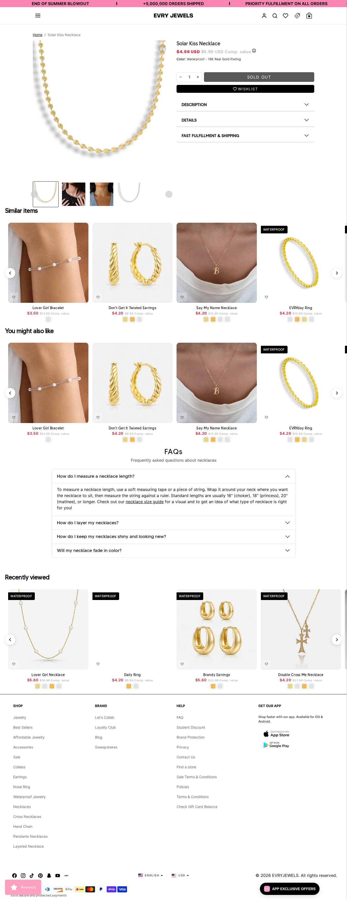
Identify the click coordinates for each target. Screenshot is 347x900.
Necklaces (22, 806)
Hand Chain (23, 826)
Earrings (20, 777)
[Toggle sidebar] (297, 15)
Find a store (186, 767)
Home (37, 35)
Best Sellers (23, 727)
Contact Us (186, 757)
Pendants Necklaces (30, 836)
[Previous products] (10, 273)
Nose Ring (21, 787)
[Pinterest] (40, 875)
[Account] (264, 15)
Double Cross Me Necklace (300, 675)
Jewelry (19, 717)
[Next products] (337, 273)
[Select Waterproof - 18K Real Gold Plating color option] (132, 319)
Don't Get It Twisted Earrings (132, 308)
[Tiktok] (31, 875)
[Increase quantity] (198, 77)
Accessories (23, 747)
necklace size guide (145, 501)
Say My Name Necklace (216, 308)
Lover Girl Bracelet (48, 308)
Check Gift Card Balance (197, 806)
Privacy (183, 747)
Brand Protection (190, 737)
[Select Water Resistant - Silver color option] (48, 319)
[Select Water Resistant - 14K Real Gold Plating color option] (125, 319)
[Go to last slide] (34, 194)
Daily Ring (132, 675)
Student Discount (191, 727)
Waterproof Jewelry (29, 796)
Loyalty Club (105, 727)
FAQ (180, 717)
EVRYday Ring (300, 308)
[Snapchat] (49, 875)
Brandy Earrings (216, 675)
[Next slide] (168, 194)
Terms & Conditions (193, 796)
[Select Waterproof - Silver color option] (139, 319)
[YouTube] (57, 875)
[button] (38, 15)
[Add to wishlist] (13, 297)
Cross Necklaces (27, 816)
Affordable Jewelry (29, 737)
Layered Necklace (28, 846)
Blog (98, 737)
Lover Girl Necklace (48, 675)
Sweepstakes (106, 747)
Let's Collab (104, 717)
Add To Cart (72, 296)
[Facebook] (14, 875)
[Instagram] (23, 875)
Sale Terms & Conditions (197, 777)
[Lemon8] (66, 875)
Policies (183, 787)
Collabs (19, 767)
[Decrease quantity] (180, 77)
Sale (16, 757)
